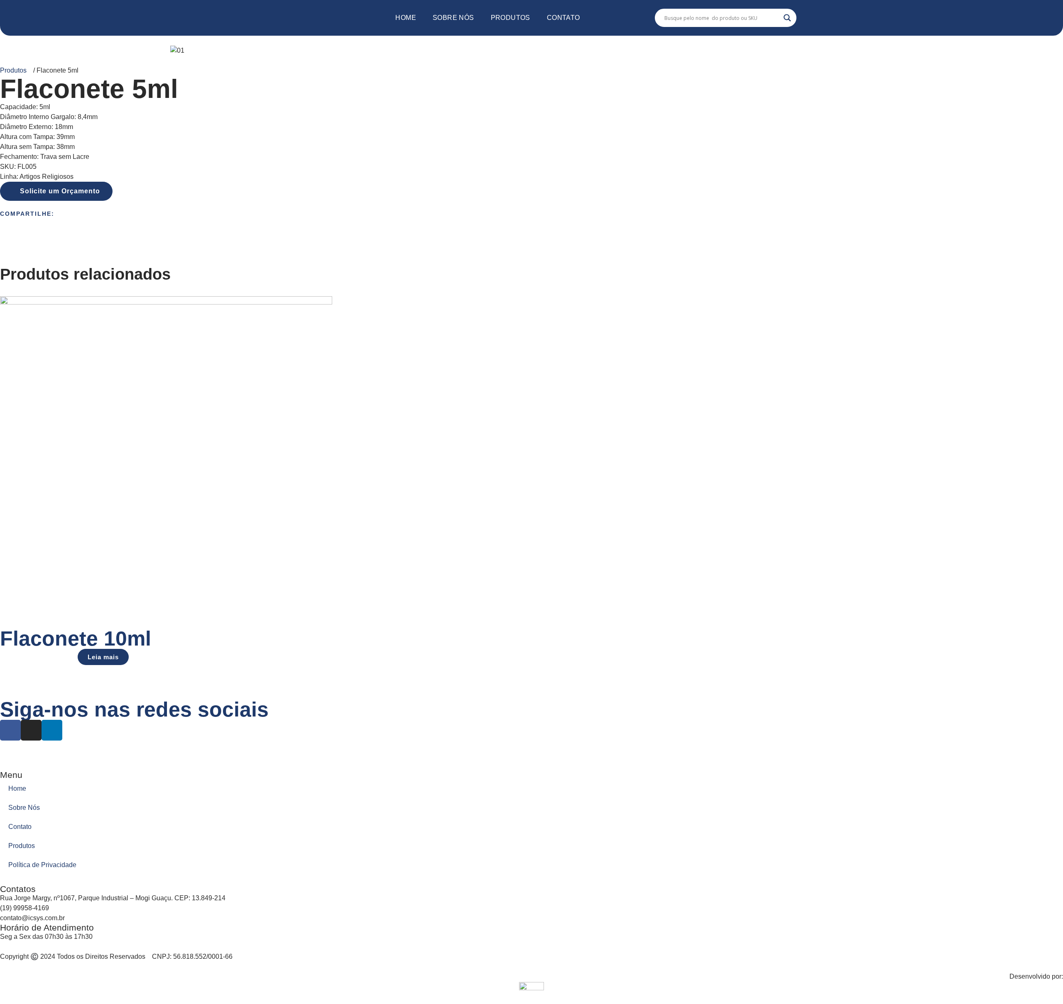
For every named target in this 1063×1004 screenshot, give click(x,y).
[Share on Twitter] (531, 231)
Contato (563, 17)
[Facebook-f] (10, 730)
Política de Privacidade (42, 864)
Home (405, 17)
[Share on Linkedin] (531, 241)
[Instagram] (31, 730)
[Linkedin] (52, 730)
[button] (56, 191)
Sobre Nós (453, 17)
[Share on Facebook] (531, 222)
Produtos (510, 17)
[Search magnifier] (787, 18)
